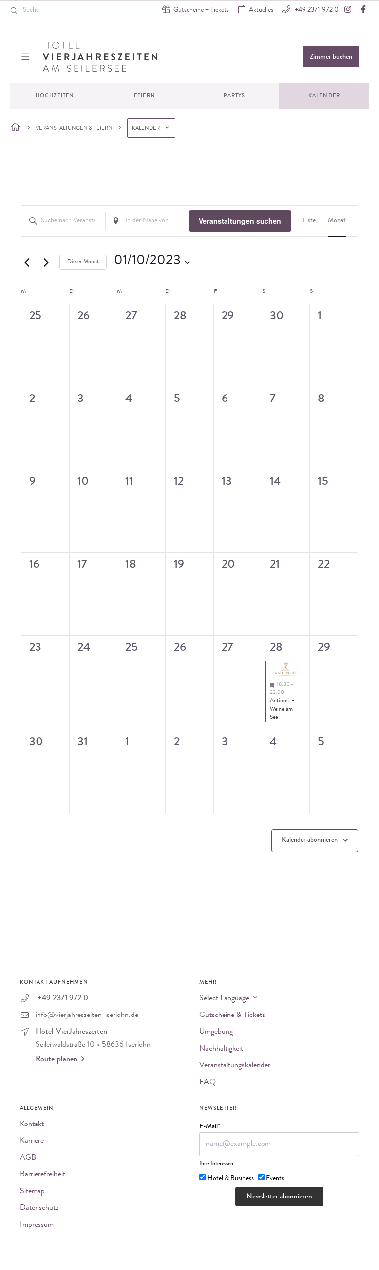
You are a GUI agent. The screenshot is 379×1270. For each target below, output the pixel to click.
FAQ (207, 1083)
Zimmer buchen (331, 57)
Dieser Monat (83, 262)
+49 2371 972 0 (316, 10)
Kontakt (32, 1124)
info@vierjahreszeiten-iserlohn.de (87, 1015)
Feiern (144, 96)
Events (275, 1178)
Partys (235, 96)
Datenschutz (39, 1208)
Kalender (324, 96)
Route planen (56, 1060)
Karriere (32, 1141)
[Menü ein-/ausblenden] (26, 56)
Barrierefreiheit (42, 1175)
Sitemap (32, 1192)
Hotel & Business (230, 1178)
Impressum (37, 1225)
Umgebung (216, 1032)
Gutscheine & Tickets (232, 1015)
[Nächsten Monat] (46, 262)
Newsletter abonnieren (279, 1197)
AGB (28, 1158)
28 (276, 648)
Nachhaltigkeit (221, 1049)
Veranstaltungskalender (234, 1066)
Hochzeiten (55, 96)
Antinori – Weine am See (282, 709)
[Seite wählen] (15, 127)
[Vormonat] (27, 262)
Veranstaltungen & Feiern (74, 128)
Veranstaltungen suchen (240, 221)
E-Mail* (209, 1127)
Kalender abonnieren (310, 840)
